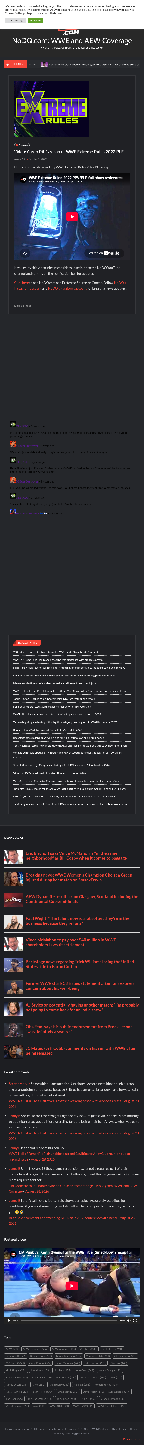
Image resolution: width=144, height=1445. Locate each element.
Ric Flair (82, 1384)
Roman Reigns (106, 1384)
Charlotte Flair (98, 1356)
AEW (12, 1348)
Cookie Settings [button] (15, 20)
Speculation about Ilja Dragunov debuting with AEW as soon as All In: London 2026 (61, 765)
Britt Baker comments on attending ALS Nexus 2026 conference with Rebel (63, 1218)
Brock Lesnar (41, 1356)
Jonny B (14, 1116)
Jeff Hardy (40, 1370)
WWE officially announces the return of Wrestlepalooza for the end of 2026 (57, 714)
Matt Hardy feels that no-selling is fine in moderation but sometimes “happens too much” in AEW (69, 667)
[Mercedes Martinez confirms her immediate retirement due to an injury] (132, 64)
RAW (38, 1384)
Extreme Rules (22, 305)
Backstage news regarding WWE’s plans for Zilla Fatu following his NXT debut (58, 737)
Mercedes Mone (93, 1377)
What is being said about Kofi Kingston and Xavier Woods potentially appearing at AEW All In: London (67, 755)
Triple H (88, 1398)
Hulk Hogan (16, 1370)
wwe (39, 1405)
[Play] (9, 1320)
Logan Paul (42, 1377)
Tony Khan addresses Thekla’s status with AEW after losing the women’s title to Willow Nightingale (70, 745)
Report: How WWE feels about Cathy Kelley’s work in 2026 (47, 730)
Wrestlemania (17, 1405)
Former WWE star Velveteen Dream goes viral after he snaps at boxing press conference (74, 64)
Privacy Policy (131, 1438)
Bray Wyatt (16, 1356)
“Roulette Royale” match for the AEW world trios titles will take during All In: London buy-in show (69, 788)
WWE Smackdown (112, 1405)
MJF (116, 1377)
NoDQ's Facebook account (67, 288)
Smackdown (68, 1391)
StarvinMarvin (19, 1084)
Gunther (119, 1363)
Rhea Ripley (59, 1384)
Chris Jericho (125, 1356)
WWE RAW (83, 1405)
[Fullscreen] (135, 1320)
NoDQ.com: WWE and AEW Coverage (72, 40)
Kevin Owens (17, 1377)
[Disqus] (72, 467)
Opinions (23, 145)
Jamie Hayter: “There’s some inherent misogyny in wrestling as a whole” (54, 698)
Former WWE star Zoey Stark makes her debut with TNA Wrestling (52, 706)
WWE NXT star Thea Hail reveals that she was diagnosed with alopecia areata (58, 659)
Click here (21, 283)
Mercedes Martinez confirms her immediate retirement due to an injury (54, 683)
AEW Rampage (64, 1348)
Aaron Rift (19, 159)
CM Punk (15, 1363)
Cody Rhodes (40, 1363)
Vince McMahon (114, 1398)
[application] (72, 1286)
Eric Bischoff (95, 1363)
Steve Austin (93, 1391)
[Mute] (129, 1320)
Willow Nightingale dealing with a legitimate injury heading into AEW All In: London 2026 (65, 722)
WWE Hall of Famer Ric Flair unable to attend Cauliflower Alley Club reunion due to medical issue (70, 691)
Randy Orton (16, 1384)
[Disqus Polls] (72, 367)
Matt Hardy (66, 1377)
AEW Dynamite (35, 1348)
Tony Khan (66, 1398)
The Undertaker (40, 1398)
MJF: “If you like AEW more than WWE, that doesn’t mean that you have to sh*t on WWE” (64, 796)
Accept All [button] (35, 20)
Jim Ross (62, 1370)
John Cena (84, 1370)
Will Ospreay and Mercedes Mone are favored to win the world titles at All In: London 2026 (66, 780)
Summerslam (119, 1391)
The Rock (14, 1398)
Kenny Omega (109, 1370)
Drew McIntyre (68, 1363)
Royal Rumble (17, 1391)
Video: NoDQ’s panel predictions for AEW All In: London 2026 (49, 773)
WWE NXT (59, 1405)
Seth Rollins (43, 1391)
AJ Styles (88, 1348)
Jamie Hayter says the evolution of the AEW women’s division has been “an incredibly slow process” (70, 804)
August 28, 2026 (43, 1159)
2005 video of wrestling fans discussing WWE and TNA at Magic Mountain (56, 652)
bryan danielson (68, 1356)
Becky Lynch (112, 1348)
